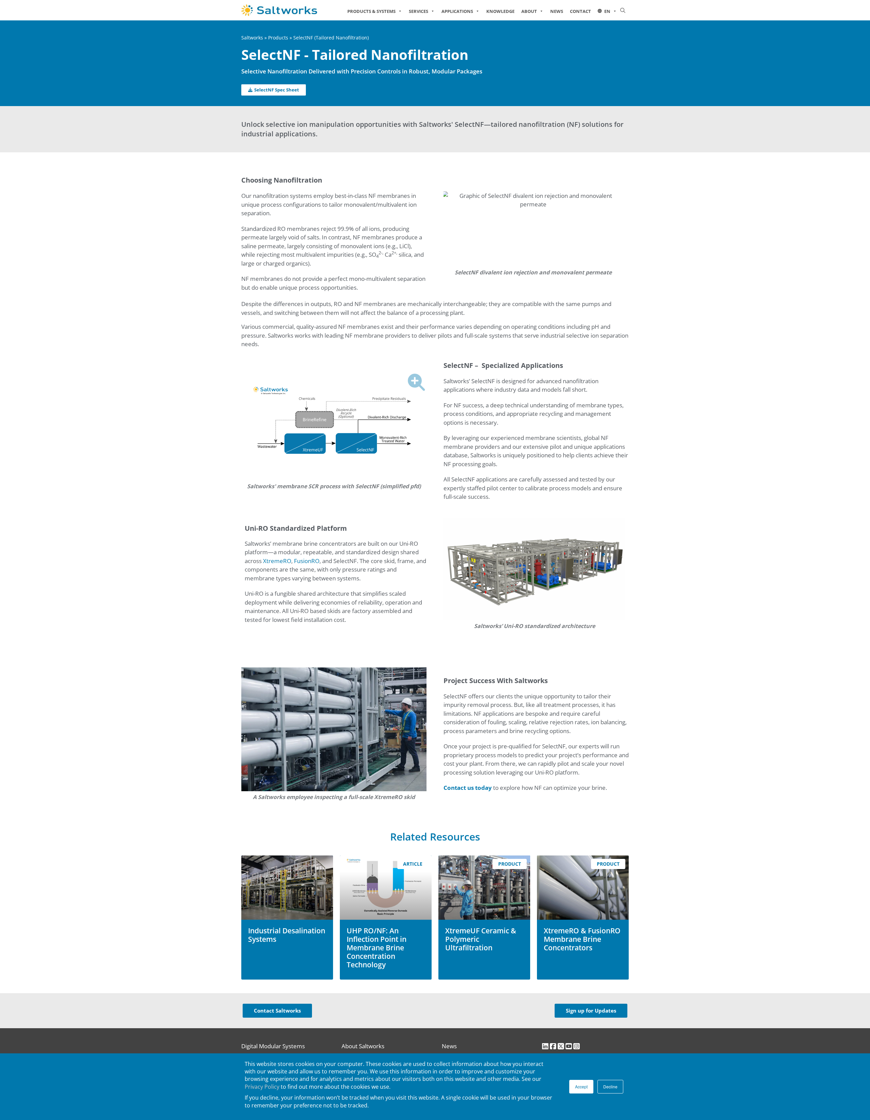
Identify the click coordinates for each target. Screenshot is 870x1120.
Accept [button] (581, 1086)
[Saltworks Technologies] (289, 10)
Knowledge (500, 11)
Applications (457, 11)
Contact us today (467, 788)
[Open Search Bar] (623, 10)
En (607, 11)
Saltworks (252, 37)
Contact (580, 11)
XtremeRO (277, 561)
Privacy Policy (262, 1086)
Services (418, 11)
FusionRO (306, 561)
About (529, 11)
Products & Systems (371, 11)
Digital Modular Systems (273, 1046)
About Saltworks (363, 1046)
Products (278, 37)
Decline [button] (610, 1086)
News (556, 11)
